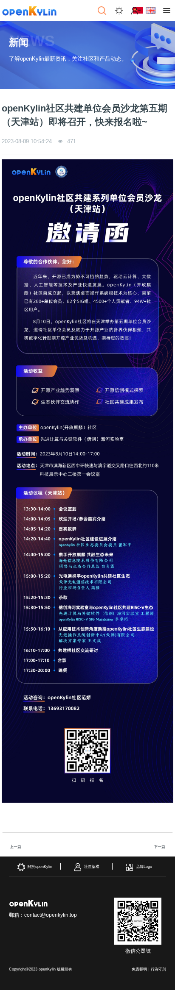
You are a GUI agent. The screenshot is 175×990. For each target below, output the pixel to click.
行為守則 (158, 969)
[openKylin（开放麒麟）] (29, 10)
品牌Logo (144, 867)
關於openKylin (40, 867)
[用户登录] (136, 11)
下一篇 (159, 847)
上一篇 (15, 847)
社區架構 (91, 867)
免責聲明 (139, 969)
